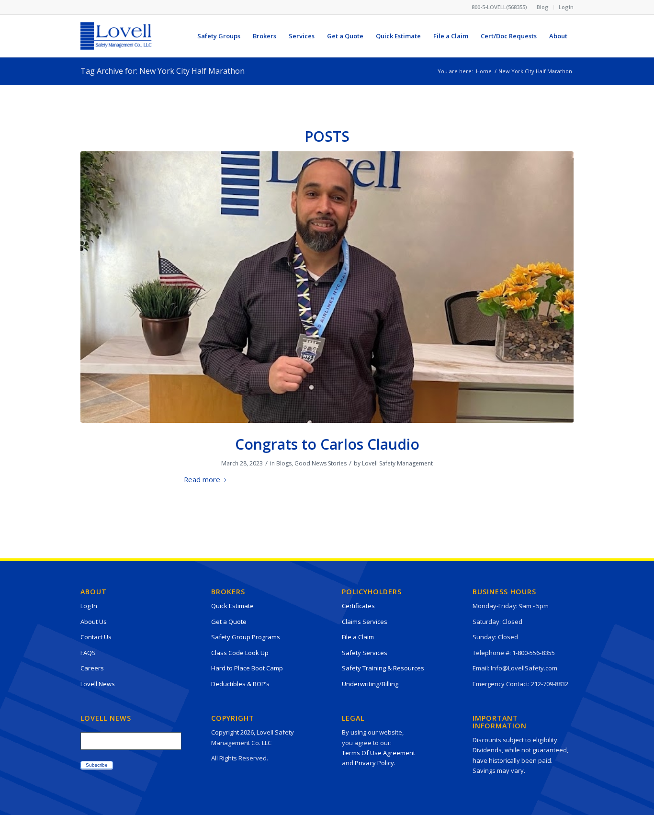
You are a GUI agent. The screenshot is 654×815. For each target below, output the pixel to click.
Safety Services (364, 652)
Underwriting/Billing (370, 683)
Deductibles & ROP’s (240, 683)
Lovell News (97, 683)
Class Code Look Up (240, 652)
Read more (202, 479)
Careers (92, 668)
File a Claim (358, 637)
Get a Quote (229, 621)
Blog (543, 7)
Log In (88, 605)
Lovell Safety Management (397, 463)
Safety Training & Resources (383, 668)
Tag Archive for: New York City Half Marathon (162, 71)
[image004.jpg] (327, 287)
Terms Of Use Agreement (378, 752)
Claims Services (364, 621)
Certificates (358, 605)
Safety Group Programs (245, 637)
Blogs (284, 463)
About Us (93, 621)
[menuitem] (543, 7)
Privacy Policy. (375, 762)
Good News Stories (320, 463)
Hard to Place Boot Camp (247, 668)
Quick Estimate (232, 605)
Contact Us (96, 637)
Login (566, 7)
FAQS (88, 652)
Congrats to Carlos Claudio (327, 444)
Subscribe (97, 765)
